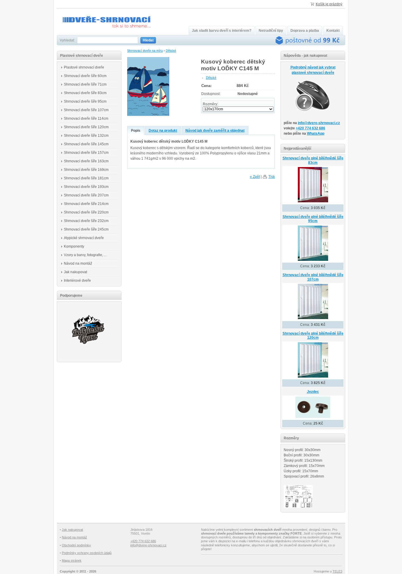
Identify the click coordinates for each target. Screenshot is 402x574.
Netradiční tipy (271, 31)
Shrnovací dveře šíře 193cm (86, 187)
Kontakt (333, 31)
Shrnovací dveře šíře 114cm (86, 118)
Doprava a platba (304, 31)
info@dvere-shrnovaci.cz (319, 123)
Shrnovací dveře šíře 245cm (86, 229)
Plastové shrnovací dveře (84, 67)
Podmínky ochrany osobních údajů (87, 553)
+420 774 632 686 (310, 128)
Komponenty (74, 246)
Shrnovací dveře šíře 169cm (86, 170)
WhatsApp (315, 133)
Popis (135, 131)
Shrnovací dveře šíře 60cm (85, 76)
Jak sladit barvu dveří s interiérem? (221, 31)
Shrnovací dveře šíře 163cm (86, 161)
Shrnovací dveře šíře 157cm (86, 153)
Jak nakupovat (75, 272)
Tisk (271, 177)
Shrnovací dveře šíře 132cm (86, 136)
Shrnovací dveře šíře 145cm (86, 144)
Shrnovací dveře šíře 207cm (86, 195)
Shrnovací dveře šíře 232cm (86, 221)
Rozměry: (210, 104)
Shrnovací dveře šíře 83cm (85, 93)
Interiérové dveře (77, 280)
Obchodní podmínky (76, 545)
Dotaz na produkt (163, 131)
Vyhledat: (67, 40)
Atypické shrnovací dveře (84, 238)
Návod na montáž (78, 263)
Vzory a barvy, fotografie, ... (85, 255)
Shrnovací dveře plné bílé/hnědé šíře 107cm (313, 277)
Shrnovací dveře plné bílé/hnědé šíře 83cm (313, 160)
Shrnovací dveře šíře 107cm (86, 110)
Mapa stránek (72, 560)
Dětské (171, 50)
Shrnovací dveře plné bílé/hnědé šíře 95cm (313, 219)
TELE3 (337, 571)
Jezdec (313, 392)
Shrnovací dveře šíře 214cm (86, 204)
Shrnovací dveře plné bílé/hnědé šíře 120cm (313, 335)
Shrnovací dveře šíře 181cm (86, 178)
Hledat (148, 40)
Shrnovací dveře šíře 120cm (86, 127)
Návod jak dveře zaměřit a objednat (215, 131)
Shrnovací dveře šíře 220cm (86, 212)
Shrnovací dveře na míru (145, 50)
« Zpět (255, 177)
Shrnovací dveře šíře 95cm (85, 101)
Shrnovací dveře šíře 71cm (85, 84)
